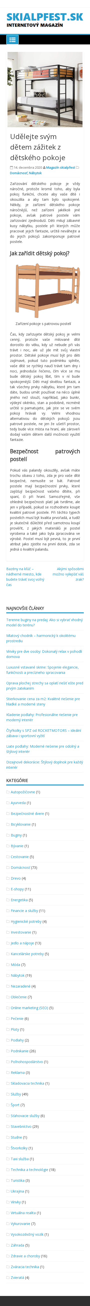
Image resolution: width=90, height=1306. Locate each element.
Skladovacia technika (27, 1083)
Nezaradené (20, 986)
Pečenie (17, 1018)
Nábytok (35, 173)
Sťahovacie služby (25, 1115)
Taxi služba (20, 1158)
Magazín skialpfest (60, 167)
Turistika (17, 1180)
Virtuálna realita (23, 1212)
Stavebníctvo (21, 1126)
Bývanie (17, 845)
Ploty (15, 1029)
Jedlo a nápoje (22, 943)
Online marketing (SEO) (29, 1007)
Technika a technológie (29, 1169)
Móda (15, 964)
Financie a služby (24, 910)
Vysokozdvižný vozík (27, 1234)
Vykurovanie (20, 1223)
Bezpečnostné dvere (27, 813)
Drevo (16, 878)
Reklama (18, 1072)
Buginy (16, 835)
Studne (16, 1137)
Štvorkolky (19, 1148)
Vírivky (16, 1202)
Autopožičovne (23, 792)
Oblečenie (19, 997)
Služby (16, 1094)
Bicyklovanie (21, 824)
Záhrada (17, 1245)
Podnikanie (19, 1051)
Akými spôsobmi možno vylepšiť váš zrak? (68, 574)
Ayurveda (18, 802)
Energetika (19, 899)
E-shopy (17, 889)
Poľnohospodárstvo (27, 1061)
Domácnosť (19, 173)
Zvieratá (17, 1277)
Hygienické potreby (26, 921)
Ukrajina (17, 1191)
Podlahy (17, 1040)
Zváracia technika (25, 1266)
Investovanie (21, 932)
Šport (15, 1104)
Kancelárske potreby (27, 953)
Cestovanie (20, 856)
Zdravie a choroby (25, 1256)
